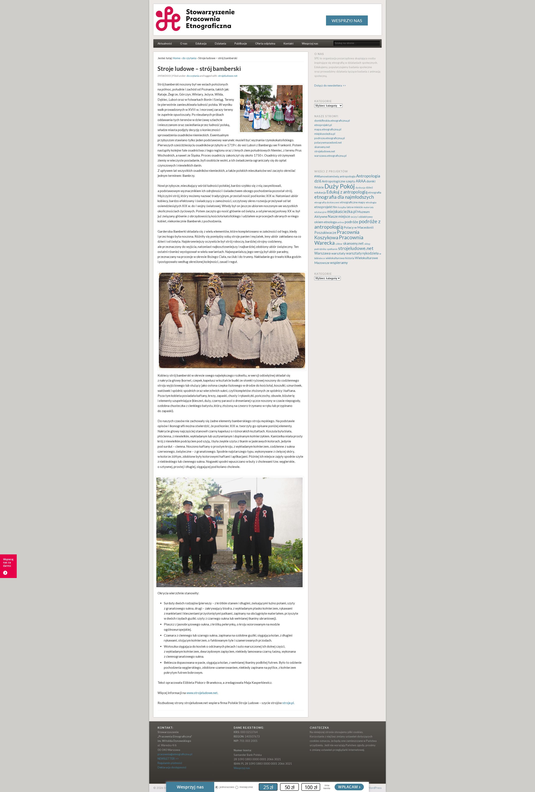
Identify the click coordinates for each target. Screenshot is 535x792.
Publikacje (240, 43)
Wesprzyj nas (310, 43)
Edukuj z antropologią (346, 191)
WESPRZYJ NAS (347, 20)
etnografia (374, 192)
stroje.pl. (288, 703)
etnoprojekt (323, 207)
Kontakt (288, 43)
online (340, 222)
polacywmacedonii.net (328, 142)
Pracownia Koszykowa (336, 234)
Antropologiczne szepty (338, 181)
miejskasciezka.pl (324, 133)
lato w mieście (355, 207)
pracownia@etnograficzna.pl (175, 754)
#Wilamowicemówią (326, 176)
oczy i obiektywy (362, 216)
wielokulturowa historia (340, 258)
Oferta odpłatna (265, 43)
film (335, 207)
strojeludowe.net (227, 75)
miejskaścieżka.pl (342, 211)
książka (342, 207)
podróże (351, 222)
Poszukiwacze (325, 232)
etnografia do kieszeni (326, 202)
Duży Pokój (339, 186)
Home (176, 58)
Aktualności (165, 43)
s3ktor (339, 243)
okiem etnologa (325, 222)
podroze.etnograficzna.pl (329, 138)
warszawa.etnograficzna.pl (330, 155)
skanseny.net (322, 147)
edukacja (320, 192)
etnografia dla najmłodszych (344, 197)
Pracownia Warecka (338, 240)
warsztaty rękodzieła (362, 253)
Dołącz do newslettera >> (330, 85)
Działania (220, 43)
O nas (183, 43)
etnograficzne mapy (352, 202)
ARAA (361, 181)
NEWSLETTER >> (168, 758)
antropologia (347, 176)
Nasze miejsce (339, 216)
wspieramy (339, 262)
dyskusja (360, 187)
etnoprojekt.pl (323, 125)
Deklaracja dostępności (172, 767)
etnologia (371, 202)
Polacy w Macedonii (359, 227)
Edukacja (201, 43)
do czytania (189, 58)
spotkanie (332, 249)
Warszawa (322, 253)
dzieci (369, 187)
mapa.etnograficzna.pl (327, 129)
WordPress (375, 787)
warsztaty (338, 253)
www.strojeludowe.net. (202, 693)
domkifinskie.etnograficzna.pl (332, 120)
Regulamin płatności (170, 763)
